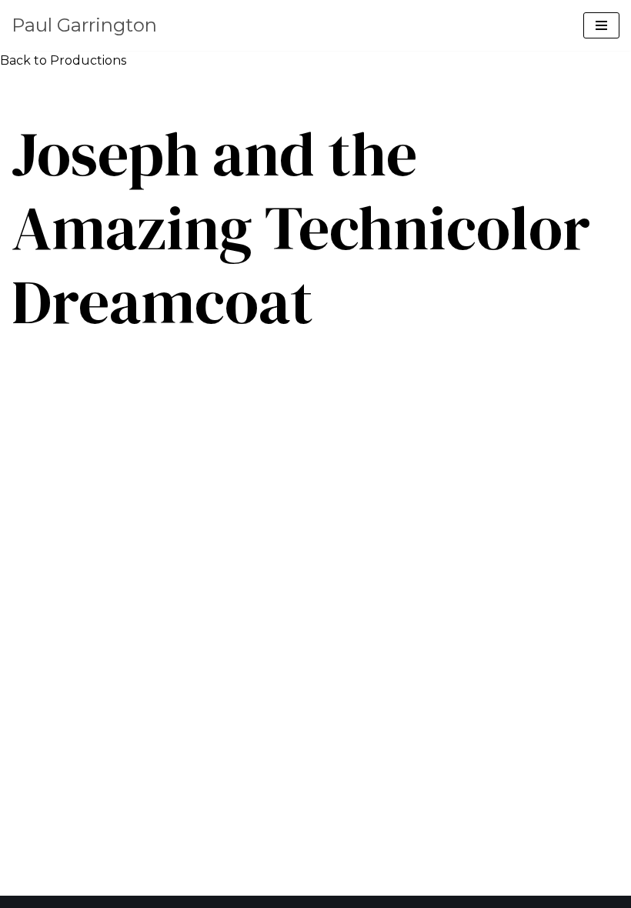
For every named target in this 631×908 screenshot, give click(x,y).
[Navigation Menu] (601, 25)
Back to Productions (63, 60)
